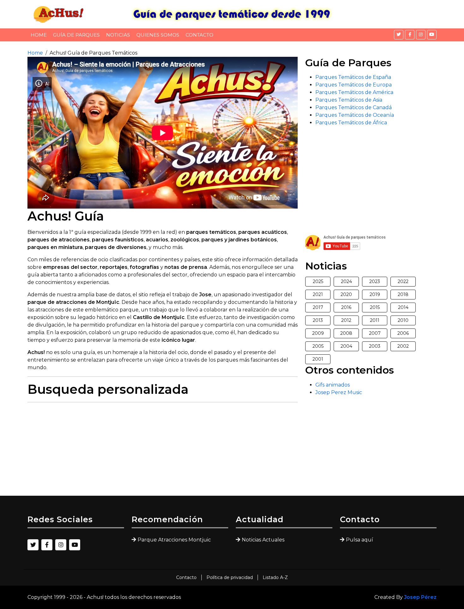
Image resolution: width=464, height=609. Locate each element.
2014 (403, 307)
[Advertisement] (162, 451)
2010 (403, 320)
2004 (346, 346)
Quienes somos (157, 35)
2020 (346, 294)
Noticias (118, 35)
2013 (318, 320)
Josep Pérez (420, 597)
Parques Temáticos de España (353, 77)
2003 (374, 346)
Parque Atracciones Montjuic (174, 540)
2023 (374, 281)
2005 (318, 346)
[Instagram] (420, 34)
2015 (375, 307)
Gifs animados (332, 385)
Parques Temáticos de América (354, 92)
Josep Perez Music (338, 392)
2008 (346, 333)
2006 (403, 333)
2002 (403, 346)
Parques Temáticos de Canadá (353, 107)
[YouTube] (432, 34)
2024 (346, 281)
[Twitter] (398, 34)
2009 (318, 333)
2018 (403, 294)
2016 (346, 307)
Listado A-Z (275, 577)
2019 (375, 294)
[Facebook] (409, 34)
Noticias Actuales (263, 540)
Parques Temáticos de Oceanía (354, 115)
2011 (374, 320)
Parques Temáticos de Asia (348, 100)
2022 (403, 281)
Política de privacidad (229, 577)
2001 (317, 359)
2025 (318, 281)
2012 (346, 320)
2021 (318, 294)
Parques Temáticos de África (351, 123)
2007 (375, 333)
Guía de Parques (76, 35)
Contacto (199, 35)
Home (39, 35)
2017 (318, 307)
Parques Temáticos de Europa (353, 85)
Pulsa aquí (359, 540)
